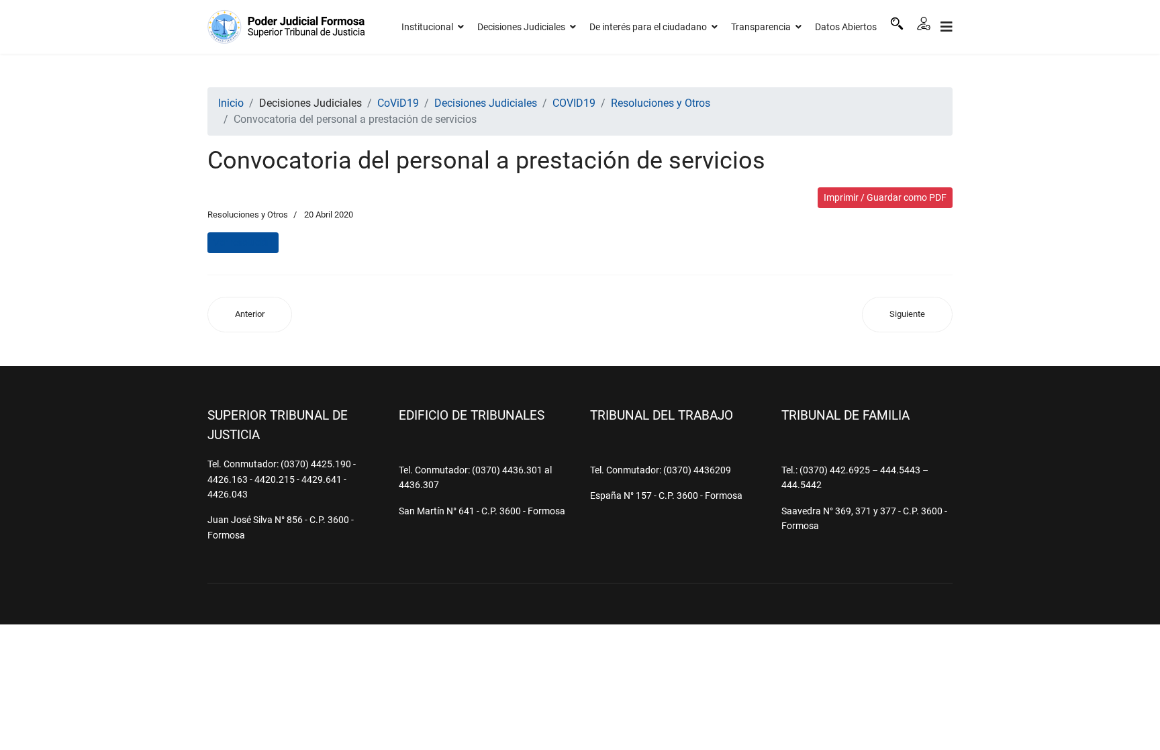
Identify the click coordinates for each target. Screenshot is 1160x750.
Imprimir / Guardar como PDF (885, 197)
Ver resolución (243, 242)
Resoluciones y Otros (247, 214)
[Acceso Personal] (923, 23)
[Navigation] (946, 27)
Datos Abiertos (846, 26)
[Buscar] (896, 23)
